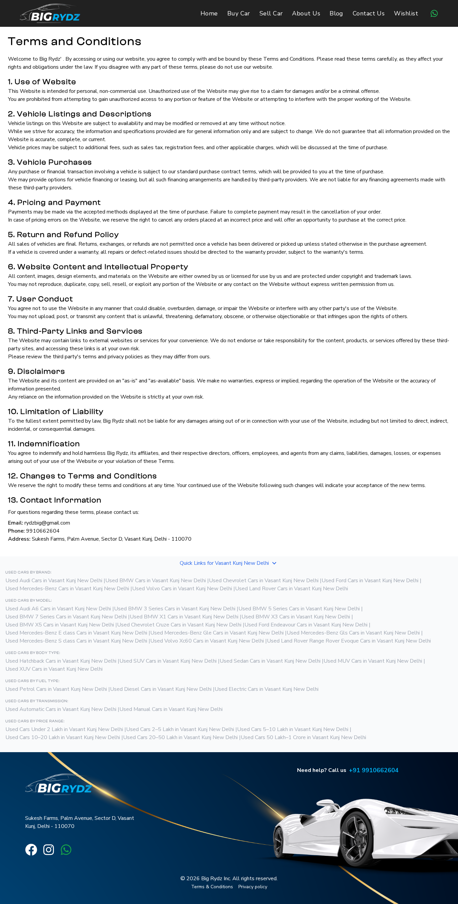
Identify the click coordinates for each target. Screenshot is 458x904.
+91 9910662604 (374, 770)
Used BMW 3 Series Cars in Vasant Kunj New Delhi (174, 608)
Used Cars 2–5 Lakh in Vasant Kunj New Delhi (180, 729)
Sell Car (271, 13)
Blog (336, 13)
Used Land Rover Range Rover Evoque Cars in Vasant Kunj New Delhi (349, 641)
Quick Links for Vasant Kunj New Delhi (224, 563)
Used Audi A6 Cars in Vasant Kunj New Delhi (58, 608)
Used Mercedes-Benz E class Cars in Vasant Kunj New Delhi (76, 633)
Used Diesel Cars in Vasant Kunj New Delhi (161, 689)
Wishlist (406, 13)
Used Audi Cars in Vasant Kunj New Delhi (53, 580)
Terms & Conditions (212, 887)
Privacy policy (252, 887)
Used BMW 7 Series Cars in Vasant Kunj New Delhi (66, 616)
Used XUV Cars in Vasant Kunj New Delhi (54, 669)
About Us (306, 13)
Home (209, 13)
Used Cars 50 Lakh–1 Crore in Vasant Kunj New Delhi (303, 737)
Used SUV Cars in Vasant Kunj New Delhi (168, 661)
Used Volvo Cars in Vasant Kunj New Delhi (182, 588)
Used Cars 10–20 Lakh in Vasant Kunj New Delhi (62, 737)
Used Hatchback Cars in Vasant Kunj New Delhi (60, 661)
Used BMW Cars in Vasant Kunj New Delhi (155, 580)
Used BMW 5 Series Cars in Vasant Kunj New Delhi (299, 608)
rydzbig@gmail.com (47, 523)
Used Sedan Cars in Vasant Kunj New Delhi (270, 661)
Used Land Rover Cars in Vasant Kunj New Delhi (291, 588)
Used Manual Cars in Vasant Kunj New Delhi (171, 709)
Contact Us (369, 13)
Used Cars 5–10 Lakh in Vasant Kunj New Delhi (292, 729)
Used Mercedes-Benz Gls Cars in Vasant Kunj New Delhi (353, 633)
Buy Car (238, 13)
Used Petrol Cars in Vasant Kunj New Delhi (56, 689)
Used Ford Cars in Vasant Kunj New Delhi (370, 580)
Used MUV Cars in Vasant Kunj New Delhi (373, 661)
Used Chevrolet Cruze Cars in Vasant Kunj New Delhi (179, 624)
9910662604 (43, 531)
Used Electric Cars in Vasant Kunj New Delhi (267, 689)
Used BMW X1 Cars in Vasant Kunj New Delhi (184, 616)
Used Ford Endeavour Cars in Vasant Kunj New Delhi (305, 624)
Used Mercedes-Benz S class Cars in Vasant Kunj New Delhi (76, 641)
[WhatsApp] (434, 13)
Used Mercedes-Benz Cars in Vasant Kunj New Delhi (67, 588)
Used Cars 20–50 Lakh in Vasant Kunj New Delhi (180, 737)
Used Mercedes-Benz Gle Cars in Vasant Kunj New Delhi (217, 633)
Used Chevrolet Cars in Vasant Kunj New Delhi (264, 580)
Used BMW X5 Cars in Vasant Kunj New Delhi (59, 624)
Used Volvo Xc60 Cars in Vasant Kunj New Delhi (207, 641)
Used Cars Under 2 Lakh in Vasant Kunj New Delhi (64, 729)
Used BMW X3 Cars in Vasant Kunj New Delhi (295, 616)
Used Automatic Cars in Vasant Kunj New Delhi (60, 709)
